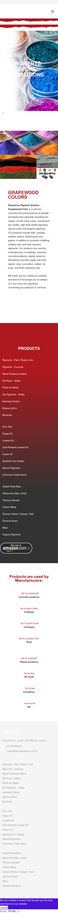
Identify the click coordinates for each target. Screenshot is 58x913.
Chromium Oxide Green (14, 474)
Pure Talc (7, 426)
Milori (5, 527)
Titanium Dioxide (10, 500)
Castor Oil (7, 454)
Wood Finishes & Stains (14, 373)
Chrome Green (10, 520)
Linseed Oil (8, 440)
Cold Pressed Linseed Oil (15, 447)
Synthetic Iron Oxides (13, 461)
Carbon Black (9, 507)
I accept (4, 907)
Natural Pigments (11, 468)
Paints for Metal (10, 387)
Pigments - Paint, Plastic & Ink (17, 360)
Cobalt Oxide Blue (11, 486)
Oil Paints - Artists (11, 380)
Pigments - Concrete (12, 366)
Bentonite (7, 415)
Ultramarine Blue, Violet (14, 493)
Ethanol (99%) (9, 408)
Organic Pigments (11, 534)
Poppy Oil (7, 433)
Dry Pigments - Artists (13, 394)
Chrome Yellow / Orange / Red (18, 513)
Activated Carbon (11, 401)
